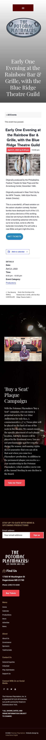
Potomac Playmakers (18, 733)
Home (4, 607)
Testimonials (7, 650)
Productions (11, 282)
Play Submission (8, 670)
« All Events (11, 114)
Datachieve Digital (12, 735)
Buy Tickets (11, 593)
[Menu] (23, 7)
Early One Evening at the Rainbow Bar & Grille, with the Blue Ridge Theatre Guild (28, 294)
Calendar (5, 611)
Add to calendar (18, 251)
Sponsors (5, 646)
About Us (5, 638)
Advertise (5, 622)
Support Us (6, 673)
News (4, 626)
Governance (6, 642)
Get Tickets (14, 236)
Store (4, 619)
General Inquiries (8, 662)
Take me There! (14, 483)
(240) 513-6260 (11, 585)
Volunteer (5, 666)
